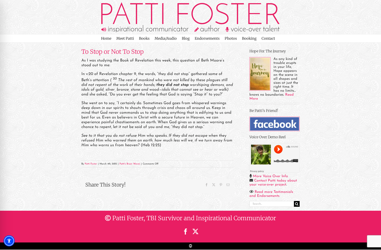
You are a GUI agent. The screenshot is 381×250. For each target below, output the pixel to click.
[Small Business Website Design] (190, 244)
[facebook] (186, 232)
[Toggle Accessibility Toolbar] (9, 241)
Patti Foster (91, 164)
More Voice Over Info (270, 176)
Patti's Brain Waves (129, 164)
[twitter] (195, 232)
